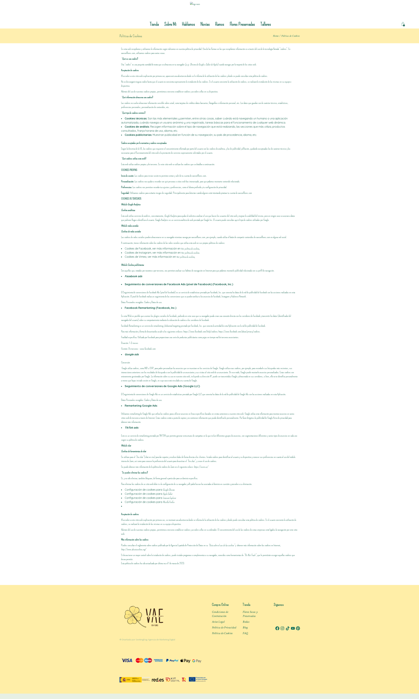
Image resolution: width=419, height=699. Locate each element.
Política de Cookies (222, 633)
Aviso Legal (218, 622)
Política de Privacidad (224, 627)
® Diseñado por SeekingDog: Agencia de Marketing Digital (147, 639)
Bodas (246, 622)
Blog (245, 627)
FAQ (245, 633)
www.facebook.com (148, 348)
